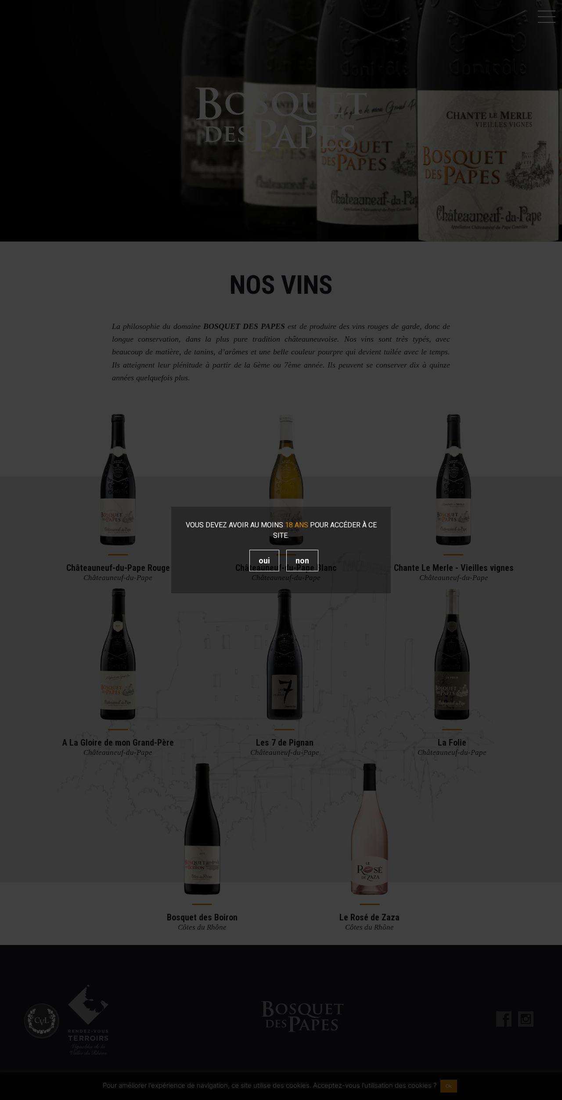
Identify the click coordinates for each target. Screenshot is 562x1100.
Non (302, 560)
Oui (264, 560)
